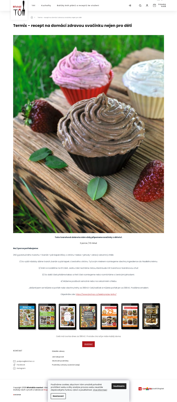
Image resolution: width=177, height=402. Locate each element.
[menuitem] (33, 5)
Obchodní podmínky (60, 361)
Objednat (88, 344)
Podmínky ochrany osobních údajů (66, 365)
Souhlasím (119, 386)
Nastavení (58, 396)
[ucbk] (17, 394)
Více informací (100, 389)
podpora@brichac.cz (25, 361)
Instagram (21, 368)
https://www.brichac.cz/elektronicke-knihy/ (96, 294)
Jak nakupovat (58, 357)
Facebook (21, 365)
